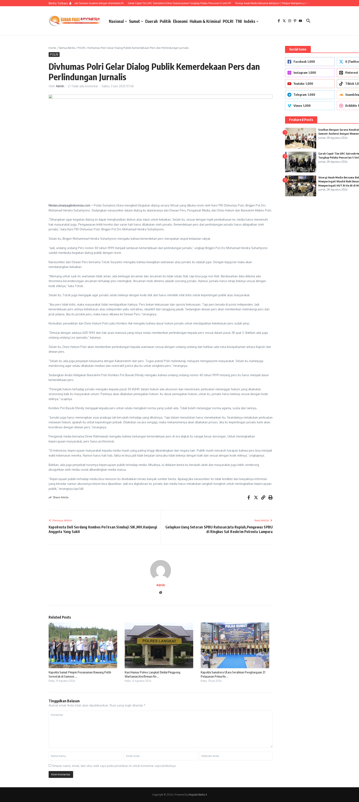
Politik (165, 21)
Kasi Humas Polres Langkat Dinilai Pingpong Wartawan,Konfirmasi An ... (152, 674)
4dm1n (60, 86)
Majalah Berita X (198, 794)
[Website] (160, 592)
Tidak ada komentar (84, 86)
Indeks (249, 21)
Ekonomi (180, 21)
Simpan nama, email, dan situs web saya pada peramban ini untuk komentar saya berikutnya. (114, 766)
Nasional (116, 21)
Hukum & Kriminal (205, 21)
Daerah (151, 21)
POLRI (228, 21)
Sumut (134, 21)
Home (52, 47)
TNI (238, 21)
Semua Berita (67, 47)
